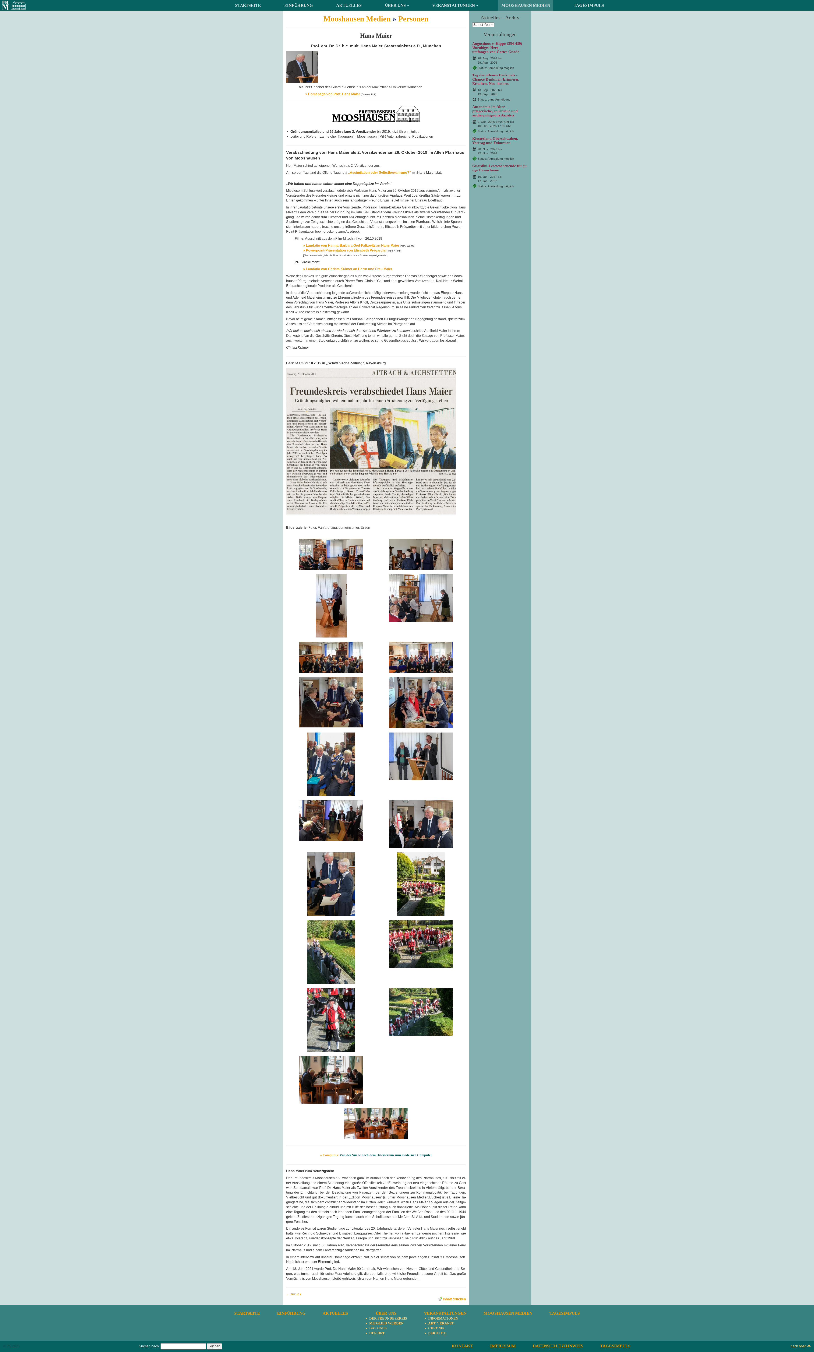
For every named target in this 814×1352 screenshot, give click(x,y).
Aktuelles (349, 5)
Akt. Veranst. (441, 1323)
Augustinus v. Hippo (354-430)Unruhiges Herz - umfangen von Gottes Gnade (497, 47)
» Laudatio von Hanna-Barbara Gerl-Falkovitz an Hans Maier (351, 245)
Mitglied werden (386, 1323)
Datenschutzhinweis (558, 1346)
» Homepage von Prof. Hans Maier (332, 94)
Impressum (503, 1346)
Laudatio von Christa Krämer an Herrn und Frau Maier (347, 269)
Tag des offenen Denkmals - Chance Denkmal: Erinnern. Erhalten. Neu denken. (495, 79)
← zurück (293, 1294)
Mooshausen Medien (525, 5)
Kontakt (462, 1346)
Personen (413, 19)
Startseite (248, 5)
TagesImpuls (589, 5)
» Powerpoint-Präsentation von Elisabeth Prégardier (345, 250)
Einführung (298, 5)
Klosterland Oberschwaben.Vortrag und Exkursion (495, 140)
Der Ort (377, 1333)
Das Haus (378, 1328)
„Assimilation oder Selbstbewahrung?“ (379, 172)
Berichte (437, 1333)
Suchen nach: (149, 1346)
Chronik (436, 1328)
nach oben (799, 1346)
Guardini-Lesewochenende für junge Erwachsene (499, 168)
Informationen (443, 1318)
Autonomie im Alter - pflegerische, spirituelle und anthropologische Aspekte (495, 111)
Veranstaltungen (454, 5)
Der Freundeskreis (388, 1318)
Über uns (396, 5)
